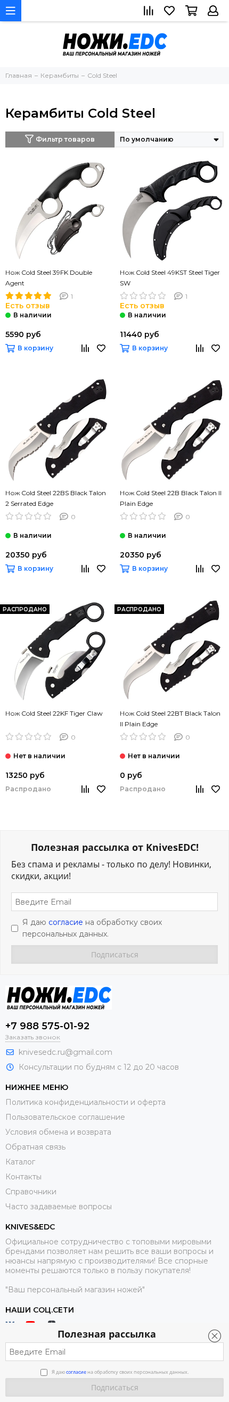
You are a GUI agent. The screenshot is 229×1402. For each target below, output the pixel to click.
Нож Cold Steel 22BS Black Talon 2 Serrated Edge (55, 498)
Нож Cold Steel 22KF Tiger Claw (54, 713)
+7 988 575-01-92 (47, 1026)
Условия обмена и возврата (58, 1132)
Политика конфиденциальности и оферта (85, 1102)
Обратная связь (35, 1147)
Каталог (20, 1162)
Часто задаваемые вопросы (58, 1206)
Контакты (23, 1177)
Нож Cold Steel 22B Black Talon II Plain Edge (171, 498)
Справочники (30, 1191)
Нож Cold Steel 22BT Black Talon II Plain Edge (170, 718)
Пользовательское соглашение (65, 1117)
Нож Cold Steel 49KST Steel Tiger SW (170, 277)
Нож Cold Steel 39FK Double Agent (48, 277)
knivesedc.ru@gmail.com (65, 1052)
